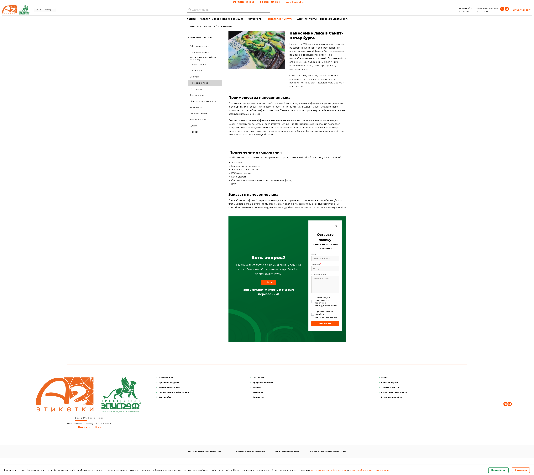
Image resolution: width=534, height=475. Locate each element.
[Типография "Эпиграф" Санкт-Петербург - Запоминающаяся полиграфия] (16, 10)
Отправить (325, 323)
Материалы (255, 19)
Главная (191, 19)
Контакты (311, 19)
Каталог (205, 19)
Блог (299, 19)
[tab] (81, 418)
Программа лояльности (333, 19)
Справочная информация (227, 19)
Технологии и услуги (279, 19)
